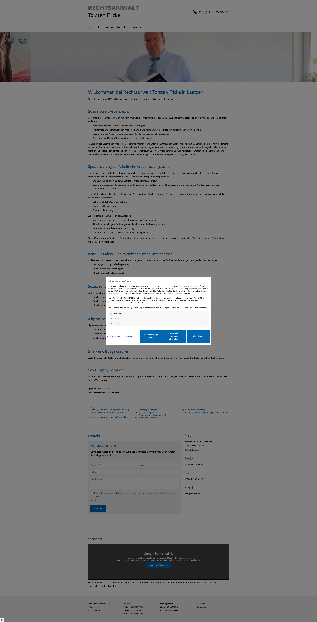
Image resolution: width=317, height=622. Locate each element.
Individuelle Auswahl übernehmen (174, 336)
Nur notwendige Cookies (151, 336)
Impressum (129, 336)
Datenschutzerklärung (115, 336)
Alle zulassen (198, 336)
